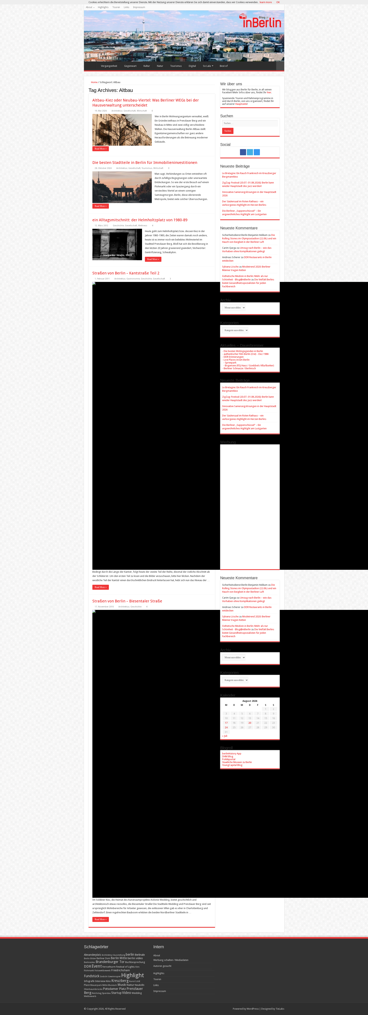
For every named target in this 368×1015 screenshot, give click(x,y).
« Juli (224, 735)
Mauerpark (96, 985)
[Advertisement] (250, 504)
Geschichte (118, 225)
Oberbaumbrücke (93, 989)
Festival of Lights (125, 966)
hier (269, 92)
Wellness (142, 225)
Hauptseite (241, 103)
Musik (121, 985)
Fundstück (91, 976)
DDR (87, 966)
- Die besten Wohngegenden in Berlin (242, 351)
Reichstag (96, 993)
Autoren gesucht (162, 966)
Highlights (103, 7)
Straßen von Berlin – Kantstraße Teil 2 (125, 273)
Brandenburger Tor (110, 962)
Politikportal (228, 759)
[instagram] (257, 152)
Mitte (105, 985)
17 (226, 722)
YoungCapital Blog (232, 765)
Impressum (139, 7)
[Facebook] (243, 152)
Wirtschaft (142, 111)
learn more (266, 2)
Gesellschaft (130, 111)
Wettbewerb (90, 996)
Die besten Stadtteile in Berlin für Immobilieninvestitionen (144, 162)
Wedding (137, 993)
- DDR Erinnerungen (233, 356)
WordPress (253, 1008)
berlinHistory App (231, 753)
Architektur (117, 111)
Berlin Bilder (90, 958)
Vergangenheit (109, 65)
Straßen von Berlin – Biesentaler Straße (127, 601)
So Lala (207, 65)
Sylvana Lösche (230, 266)
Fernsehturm (109, 966)
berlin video (135, 958)
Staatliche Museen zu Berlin (237, 762)
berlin (130, 954)
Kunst (132, 981)
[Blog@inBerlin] (184, 35)
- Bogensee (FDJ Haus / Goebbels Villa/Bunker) (248, 365)
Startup (116, 993)
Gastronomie (133, 278)
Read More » (101, 148)
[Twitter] (250, 152)
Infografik (89, 981)
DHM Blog (227, 756)
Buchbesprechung (135, 962)
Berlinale (140, 954)
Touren (116, 7)
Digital (192, 65)
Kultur (147, 65)
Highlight (132, 975)
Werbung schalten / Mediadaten (170, 960)
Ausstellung (119, 955)
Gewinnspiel (114, 976)
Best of (224, 65)
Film (137, 967)
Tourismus (176, 65)
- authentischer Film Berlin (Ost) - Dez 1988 (245, 354)
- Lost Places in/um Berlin (236, 359)
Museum (112, 985)
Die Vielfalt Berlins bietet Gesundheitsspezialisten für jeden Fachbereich (248, 283)
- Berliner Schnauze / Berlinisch (239, 368)
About (89, 7)
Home (91, 65)
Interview (100, 981)
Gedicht (104, 976)
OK (278, 2)
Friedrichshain (120, 970)
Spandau (106, 993)
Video (126, 993)
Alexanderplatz (92, 954)
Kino (108, 981)
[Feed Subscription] (214, 90)
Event (97, 966)
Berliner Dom (103, 958)
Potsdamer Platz (114, 989)
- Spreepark (229, 362)
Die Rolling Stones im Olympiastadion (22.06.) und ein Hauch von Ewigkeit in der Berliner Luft (249, 238)
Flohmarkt (89, 970)
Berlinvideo (89, 962)
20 (249, 722)
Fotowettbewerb (103, 970)
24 (226, 727)
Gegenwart (130, 65)
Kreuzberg (120, 981)
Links (126, 7)
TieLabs (280, 1008)
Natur (160, 65)
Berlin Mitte (119, 958)
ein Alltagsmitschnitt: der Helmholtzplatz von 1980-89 (139, 220)
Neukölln (139, 985)
